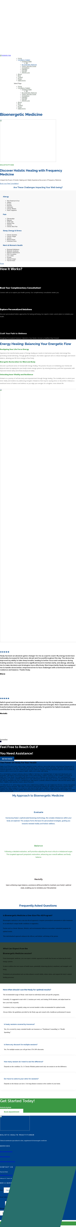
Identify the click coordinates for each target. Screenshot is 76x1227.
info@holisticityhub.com (6, 1175)
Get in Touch (7, 759)
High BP (24, 71)
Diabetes (24, 69)
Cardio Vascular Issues (29, 66)
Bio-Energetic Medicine (29, 64)
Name (1, 1190)
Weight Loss (26, 72)
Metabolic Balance (5, 1156)
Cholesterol (25, 68)
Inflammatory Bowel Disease (7, 1161)
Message (2, 1208)
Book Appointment (11, 1112)
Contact (20, 77)
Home (20, 58)
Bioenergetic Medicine (6, 1151)
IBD (27, 63)
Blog (19, 76)
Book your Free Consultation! (9, 183)
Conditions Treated (24, 60)
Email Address (4, 1197)
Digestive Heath (27, 61)
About (20, 74)
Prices (20, 79)
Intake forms (22, 80)
